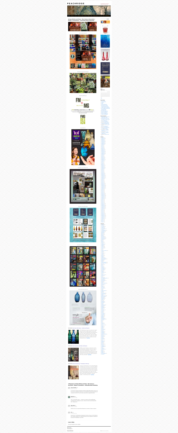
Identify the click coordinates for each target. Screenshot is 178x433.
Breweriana (102, 242)
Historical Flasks (103, 280)
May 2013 (102, 201)
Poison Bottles (103, 309)
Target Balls (102, 338)
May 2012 (102, 211)
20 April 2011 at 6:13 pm (74, 388)
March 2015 (102, 182)
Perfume (102, 306)
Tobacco (102, 342)
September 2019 (103, 143)
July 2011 (102, 219)
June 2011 (102, 220)
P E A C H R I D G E (75, 3)
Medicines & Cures (103, 295)
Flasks (102, 270)
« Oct (101, 98)
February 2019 (103, 149)
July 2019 (102, 145)
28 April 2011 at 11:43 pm (74, 397)
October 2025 (102, 137)
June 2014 (102, 190)
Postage (102, 310)
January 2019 (102, 150)
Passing (102, 303)
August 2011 (102, 218)
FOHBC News (103, 272)
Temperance (102, 341)
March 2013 (102, 202)
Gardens (89, 15)
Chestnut (102, 245)
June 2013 (102, 200)
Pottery (102, 312)
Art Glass (102, 229)
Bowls (102, 240)
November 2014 (103, 186)
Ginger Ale (102, 277)
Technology (102, 340)
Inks (101, 285)
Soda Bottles (102, 331)
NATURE (102, 102)
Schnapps (102, 326)
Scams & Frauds (103, 324)
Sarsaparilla (102, 323)
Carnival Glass (103, 243)
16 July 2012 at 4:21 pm (74, 413)
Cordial (102, 253)
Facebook (102, 267)
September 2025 (103, 138)
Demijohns (102, 257)
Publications (102, 314)
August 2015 (102, 178)
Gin (101, 276)
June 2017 (102, 162)
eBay (101, 263)
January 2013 (102, 204)
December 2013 (103, 195)
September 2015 (103, 177)
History (102, 281)
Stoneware (102, 336)
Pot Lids (102, 311)
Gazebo (102, 103)
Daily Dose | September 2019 (104, 113)
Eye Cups (102, 266)
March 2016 (102, 172)
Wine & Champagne (103, 353)
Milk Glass (102, 297)
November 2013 (103, 196)
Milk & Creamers (103, 296)
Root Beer (102, 319)
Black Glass (102, 234)
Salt (101, 321)
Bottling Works (103, 238)
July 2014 (102, 189)
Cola (101, 249)
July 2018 (102, 155)
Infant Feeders (102, 284)
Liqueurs (102, 291)
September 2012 (103, 207)
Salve (102, 322)
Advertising (102, 224)
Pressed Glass (102, 313)
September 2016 (103, 167)
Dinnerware (102, 259)
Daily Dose (79, 15)
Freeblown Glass (103, 274)
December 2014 (103, 185)
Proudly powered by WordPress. (105, 430)
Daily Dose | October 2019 (104, 112)
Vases (102, 347)
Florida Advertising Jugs (104, 104)
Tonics (102, 343)
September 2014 (103, 187)
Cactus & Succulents (103, 101)
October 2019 (102, 142)
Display (102, 260)
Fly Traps (102, 271)
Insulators (102, 286)
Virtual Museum (107, 15)
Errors (102, 265)
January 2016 (102, 174)
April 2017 (102, 163)
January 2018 (102, 158)
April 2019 (102, 147)
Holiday (102, 282)
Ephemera (102, 264)
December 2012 (103, 205)
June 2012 (102, 210)
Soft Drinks (102, 333)
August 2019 (102, 144)
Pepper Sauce (102, 305)
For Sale (85, 15)
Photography (102, 307)
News (102, 300)
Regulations (102, 316)
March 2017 (102, 164)
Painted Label (102, 301)
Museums (102, 299)
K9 (99, 15)
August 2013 (102, 198)
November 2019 (103, 141)
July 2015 (102, 179)
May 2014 (102, 191)
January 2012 (102, 214)
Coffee (102, 248)
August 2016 (102, 168)
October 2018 (102, 152)
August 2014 (102, 188)
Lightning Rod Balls (103, 290)
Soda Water (102, 332)
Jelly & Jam (102, 287)
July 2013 (102, 199)
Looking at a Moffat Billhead (104, 114)
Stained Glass (102, 335)
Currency (102, 254)
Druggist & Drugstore (103, 262)
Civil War (102, 246)
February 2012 (103, 213)
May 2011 (102, 221)
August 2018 (102, 154)
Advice (102, 225)
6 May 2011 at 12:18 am (74, 406)
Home (69, 15)
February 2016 (103, 173)
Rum (101, 320)
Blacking (102, 235)
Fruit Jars (102, 275)
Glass (91, 15)
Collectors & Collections (104, 250)
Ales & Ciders (102, 226)
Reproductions (103, 318)
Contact (76, 15)
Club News (102, 247)
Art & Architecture (103, 228)
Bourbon (102, 239)
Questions (102, 315)
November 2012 (103, 206)
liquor (102, 292)
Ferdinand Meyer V (103, 116)
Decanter (102, 256)
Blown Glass (102, 236)
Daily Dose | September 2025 (104, 111)
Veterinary (102, 348)
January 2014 (102, 194)
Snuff (102, 330)
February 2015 (103, 183)
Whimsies (102, 350)
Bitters (102, 233)
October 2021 (102, 140)
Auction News (103, 231)
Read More (88, 337)
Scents (102, 325)
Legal (102, 289)
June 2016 (102, 170)
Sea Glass (102, 327)
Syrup (102, 337)
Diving (102, 261)
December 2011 (103, 215)
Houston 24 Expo (95, 15)
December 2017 (103, 159)
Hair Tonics (102, 279)
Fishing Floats (102, 269)
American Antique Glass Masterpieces (105, 107)
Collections (72, 15)
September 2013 (103, 197)
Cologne (102, 251)
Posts (103, 15)
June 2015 (102, 180)
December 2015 (103, 175)
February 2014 (103, 193)
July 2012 (102, 209)
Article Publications (103, 230)
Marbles (102, 294)
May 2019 (102, 146)
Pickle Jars (102, 308)
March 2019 (102, 148)
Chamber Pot (102, 244)
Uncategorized (102, 345)
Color (102, 252)
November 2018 (103, 151)
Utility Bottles (102, 346)
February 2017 (103, 165)
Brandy (102, 241)
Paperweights (102, 302)
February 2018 (103, 157)
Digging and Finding (103, 258)
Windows (102, 352)
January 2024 (102, 139)
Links (101, 15)
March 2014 (102, 192)
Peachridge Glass (103, 304)
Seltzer (102, 328)
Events (82, 15)
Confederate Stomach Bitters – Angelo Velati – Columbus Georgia (105, 130)
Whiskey (102, 351)
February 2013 (103, 203)
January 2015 (102, 184)
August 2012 (102, 208)
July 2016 (102, 169)
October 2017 (102, 160)
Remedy (102, 317)
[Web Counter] (69, 429)
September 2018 (103, 153)
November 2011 (103, 216)
